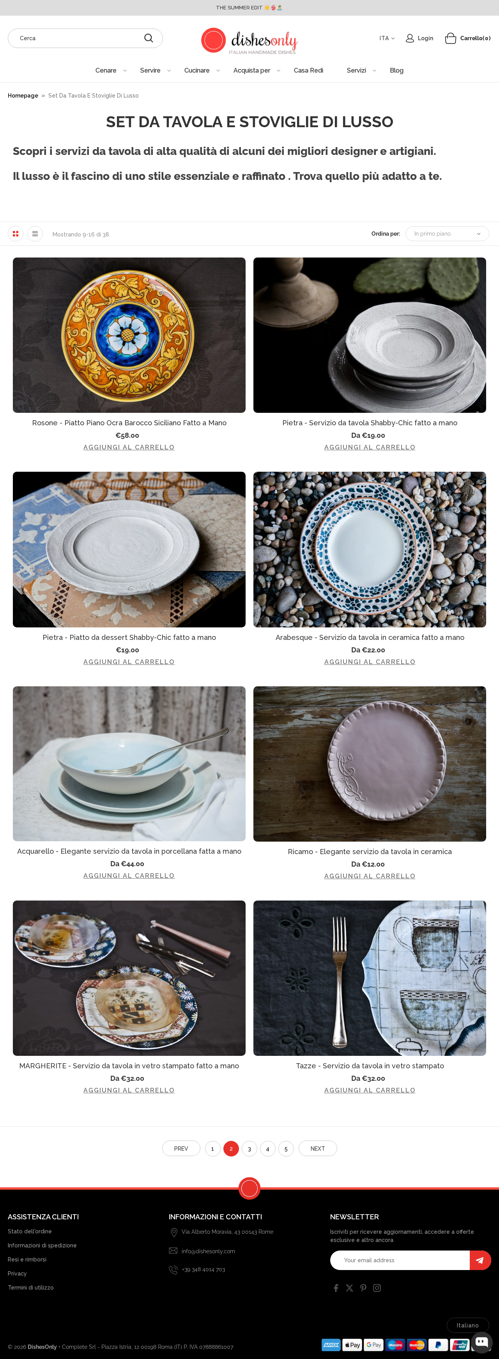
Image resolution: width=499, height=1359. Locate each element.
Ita (384, 38)
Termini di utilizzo (31, 1287)
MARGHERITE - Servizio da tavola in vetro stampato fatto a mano (129, 1066)
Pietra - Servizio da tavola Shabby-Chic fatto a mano (369, 423)
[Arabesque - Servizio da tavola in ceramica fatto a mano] (369, 549)
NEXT (318, 1149)
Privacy (17, 1273)
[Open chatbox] (482, 1343)
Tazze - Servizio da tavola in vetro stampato (370, 1066)
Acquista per (252, 70)
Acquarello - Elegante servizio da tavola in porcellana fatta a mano (129, 851)
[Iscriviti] (480, 1260)
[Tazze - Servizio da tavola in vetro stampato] (369, 978)
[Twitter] (350, 1289)
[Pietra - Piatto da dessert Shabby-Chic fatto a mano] (129, 549)
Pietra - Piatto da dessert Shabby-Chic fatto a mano (129, 637)
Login (425, 38)
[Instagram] (377, 1289)
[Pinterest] (363, 1289)
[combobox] (85, 38)
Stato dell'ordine (30, 1231)
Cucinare (197, 70)
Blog (396, 70)
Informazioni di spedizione (42, 1245)
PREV (181, 1149)
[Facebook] (336, 1289)
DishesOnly (42, 1347)
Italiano (468, 1325)
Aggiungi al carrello (129, 447)
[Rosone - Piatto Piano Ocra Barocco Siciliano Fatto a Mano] (129, 335)
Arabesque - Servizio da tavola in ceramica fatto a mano (370, 637)
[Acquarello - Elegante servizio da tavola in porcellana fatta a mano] (129, 764)
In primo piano (432, 234)
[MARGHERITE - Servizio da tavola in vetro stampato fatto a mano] (129, 978)
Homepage (23, 95)
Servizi (356, 70)
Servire (150, 70)
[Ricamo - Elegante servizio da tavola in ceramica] (369, 764)
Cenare (106, 70)
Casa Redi (308, 70)
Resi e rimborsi (27, 1259)
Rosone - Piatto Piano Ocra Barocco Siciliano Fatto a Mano (129, 423)
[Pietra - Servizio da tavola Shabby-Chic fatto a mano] (369, 335)
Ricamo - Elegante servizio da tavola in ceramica (370, 851)
